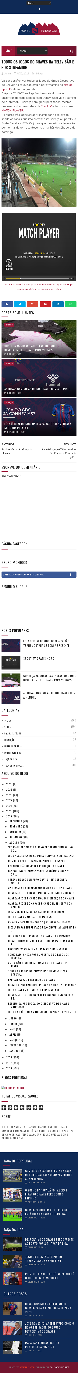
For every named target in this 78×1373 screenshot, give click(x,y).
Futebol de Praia (13, 746)
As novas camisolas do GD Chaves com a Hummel (37, 389)
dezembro (16, 821)
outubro (15, 832)
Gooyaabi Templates (59, 1367)
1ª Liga (7, 720)
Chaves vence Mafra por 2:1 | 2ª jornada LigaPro (39, 922)
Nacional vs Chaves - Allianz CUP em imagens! (37, 949)
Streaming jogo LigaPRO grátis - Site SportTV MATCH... (37, 881)
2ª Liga (39, 73)
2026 (9, 784)
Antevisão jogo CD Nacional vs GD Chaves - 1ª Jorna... (37, 964)
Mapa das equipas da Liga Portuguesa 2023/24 (42, 1345)
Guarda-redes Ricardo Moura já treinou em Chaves (41, 893)
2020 (9, 811)
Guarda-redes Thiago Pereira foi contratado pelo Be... (41, 996)
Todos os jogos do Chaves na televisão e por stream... (37, 972)
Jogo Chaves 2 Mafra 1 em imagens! (30, 917)
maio (12, 1029)
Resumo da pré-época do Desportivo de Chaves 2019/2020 (38, 1005)
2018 (9, 1057)
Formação (9, 739)
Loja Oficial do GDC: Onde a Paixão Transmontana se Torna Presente (37, 426)
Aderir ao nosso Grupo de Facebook (23, 574)
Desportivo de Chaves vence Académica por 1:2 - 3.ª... (39, 872)
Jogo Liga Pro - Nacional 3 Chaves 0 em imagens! (39, 936)
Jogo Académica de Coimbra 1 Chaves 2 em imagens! (41, 855)
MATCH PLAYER (12, 110)
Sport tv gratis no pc (38, 658)
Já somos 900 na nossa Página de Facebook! (36, 912)
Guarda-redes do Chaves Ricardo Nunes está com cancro (40, 905)
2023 (9, 795)
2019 (9, 816)
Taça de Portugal (13, 765)
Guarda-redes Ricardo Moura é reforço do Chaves (41, 898)
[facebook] (39, 9)
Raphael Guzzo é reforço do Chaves (31, 979)
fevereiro (16, 1045)
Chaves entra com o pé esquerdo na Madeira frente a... (41, 942)
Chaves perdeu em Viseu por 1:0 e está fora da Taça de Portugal (47, 1212)
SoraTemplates (27, 1367)
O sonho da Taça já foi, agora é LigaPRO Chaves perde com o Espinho (46, 1194)
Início (8, 51)
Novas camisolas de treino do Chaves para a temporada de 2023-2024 (48, 1308)
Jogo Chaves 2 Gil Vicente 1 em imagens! (33, 990)
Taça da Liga (10, 759)
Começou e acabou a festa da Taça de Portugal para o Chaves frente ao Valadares (48, 1175)
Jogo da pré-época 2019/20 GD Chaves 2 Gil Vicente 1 (42, 1012)
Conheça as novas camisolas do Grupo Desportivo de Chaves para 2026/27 (30, 348)
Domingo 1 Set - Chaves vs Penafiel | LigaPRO (36, 861)
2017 (9, 1063)
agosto (14, 842)
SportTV (46, 106)
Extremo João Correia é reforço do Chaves (36, 866)
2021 (9, 806)
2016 (9, 1068)
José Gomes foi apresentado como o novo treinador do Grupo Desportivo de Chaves (49, 1327)
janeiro (14, 1050)
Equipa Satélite (12, 733)
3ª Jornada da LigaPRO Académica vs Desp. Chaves (40, 888)
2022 (9, 800)
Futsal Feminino (13, 752)
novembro (16, 826)
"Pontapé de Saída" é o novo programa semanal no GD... (40, 848)
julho (13, 1018)
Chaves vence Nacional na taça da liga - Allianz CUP (42, 985)
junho (13, 1024)
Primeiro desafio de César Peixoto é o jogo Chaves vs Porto (49, 1276)
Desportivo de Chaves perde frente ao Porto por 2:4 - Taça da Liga (49, 1241)
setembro (16, 837)
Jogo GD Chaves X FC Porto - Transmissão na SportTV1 (44, 1259)
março (14, 1040)
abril (13, 1034)
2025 (9, 789)
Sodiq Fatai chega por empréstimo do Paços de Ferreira (38, 956)
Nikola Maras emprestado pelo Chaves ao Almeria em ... (42, 928)
